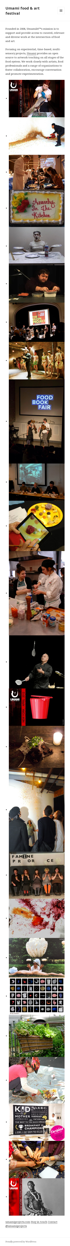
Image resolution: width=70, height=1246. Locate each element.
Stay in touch (39, 1221)
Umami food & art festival (22, 10)
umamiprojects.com (17, 1221)
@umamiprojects (16, 1226)
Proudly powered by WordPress (20, 1241)
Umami (31, 53)
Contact (52, 1221)
